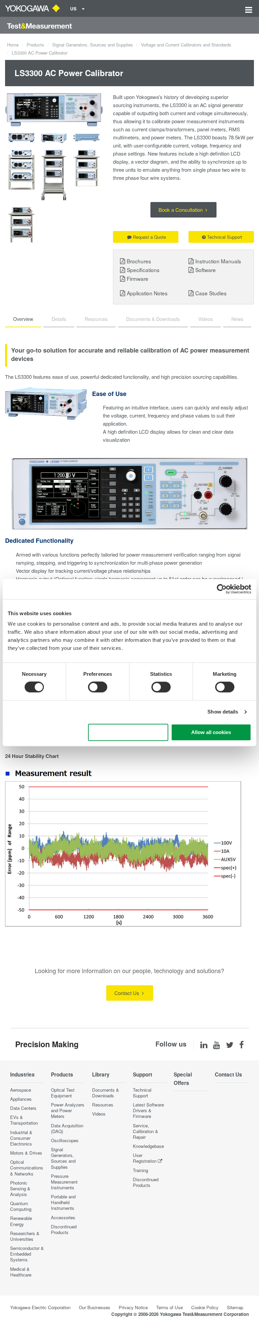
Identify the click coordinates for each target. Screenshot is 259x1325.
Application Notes (147, 293)
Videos (99, 1114)
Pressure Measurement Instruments (64, 1182)
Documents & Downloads (105, 1093)
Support (142, 1074)
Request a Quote (149, 237)
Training (140, 1170)
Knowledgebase (148, 1146)
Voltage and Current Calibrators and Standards (186, 44)
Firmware (137, 278)
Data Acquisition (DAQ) (67, 1128)
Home (13, 44)
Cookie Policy (205, 1307)
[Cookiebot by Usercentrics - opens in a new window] (221, 589)
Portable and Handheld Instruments (63, 1202)
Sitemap (235, 1307)
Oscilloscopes (65, 1140)
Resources (102, 1104)
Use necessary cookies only (128, 732)
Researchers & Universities (24, 1236)
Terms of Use (169, 1307)
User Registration (144, 1158)
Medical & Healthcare (20, 1272)
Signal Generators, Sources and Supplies (92, 44)
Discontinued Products (64, 1229)
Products (35, 44)
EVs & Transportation (24, 1120)
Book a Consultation (181, 209)
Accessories (63, 1217)
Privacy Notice (133, 1307)
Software (205, 269)
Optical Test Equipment (63, 1093)
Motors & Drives (26, 1153)
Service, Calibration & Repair (145, 1131)
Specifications (143, 269)
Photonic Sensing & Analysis (20, 1188)
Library (101, 1074)
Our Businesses (94, 1307)
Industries (22, 1074)
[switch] (97, 687)
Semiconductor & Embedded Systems (27, 1254)
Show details (222, 712)
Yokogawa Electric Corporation (40, 1307)
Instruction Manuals (218, 261)
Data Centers (23, 1108)
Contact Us (127, 992)
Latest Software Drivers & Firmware (148, 1110)
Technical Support (224, 237)
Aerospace (20, 1090)
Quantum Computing (20, 1206)
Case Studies (211, 293)
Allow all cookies (211, 732)
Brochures (139, 261)
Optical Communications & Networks (26, 1168)
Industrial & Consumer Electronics (21, 1138)
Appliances (21, 1099)
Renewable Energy (21, 1221)
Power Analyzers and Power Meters (67, 1110)
